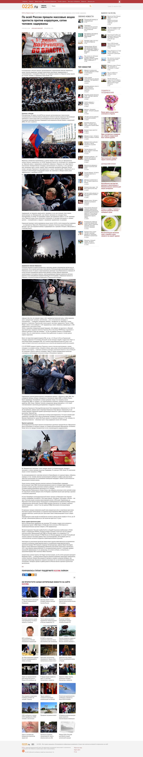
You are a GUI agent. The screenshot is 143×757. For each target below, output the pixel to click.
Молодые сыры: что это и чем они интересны (91, 41)
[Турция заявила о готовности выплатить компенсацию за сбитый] (48, 688)
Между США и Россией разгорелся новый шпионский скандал (65, 736)
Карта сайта (77, 750)
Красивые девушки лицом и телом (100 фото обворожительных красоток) (91, 88)
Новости (31, 1)
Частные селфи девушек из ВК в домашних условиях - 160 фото (91, 195)
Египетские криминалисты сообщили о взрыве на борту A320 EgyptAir (66, 697)
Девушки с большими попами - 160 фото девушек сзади (91, 111)
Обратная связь (78, 748)
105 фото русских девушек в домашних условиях (91, 117)
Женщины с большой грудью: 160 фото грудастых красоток (89, 242)
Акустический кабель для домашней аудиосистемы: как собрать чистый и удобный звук (114, 37)
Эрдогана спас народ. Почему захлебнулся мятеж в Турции (67, 659)
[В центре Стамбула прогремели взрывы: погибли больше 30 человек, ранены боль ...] (67, 611)
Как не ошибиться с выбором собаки (112, 73)
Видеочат (83, 1)
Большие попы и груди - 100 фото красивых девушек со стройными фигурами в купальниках (90, 233)
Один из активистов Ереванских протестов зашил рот (28, 736)
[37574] (111, 199)
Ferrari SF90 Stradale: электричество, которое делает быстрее (113, 45)
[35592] (111, 103)
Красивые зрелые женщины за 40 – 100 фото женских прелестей (91, 96)
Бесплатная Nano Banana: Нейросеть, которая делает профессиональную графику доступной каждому (114, 20)
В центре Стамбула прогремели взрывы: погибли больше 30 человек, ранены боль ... (66, 621)
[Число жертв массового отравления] (48, 611)
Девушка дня (91, 1)
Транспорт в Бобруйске (74, 1)
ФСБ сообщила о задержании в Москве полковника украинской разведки (29, 640)
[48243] (111, 125)
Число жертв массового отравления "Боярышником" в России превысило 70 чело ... (48, 621)
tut (22, 566)
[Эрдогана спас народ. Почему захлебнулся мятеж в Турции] (67, 650)
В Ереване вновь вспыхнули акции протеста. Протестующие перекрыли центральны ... (67, 718)
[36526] (111, 223)
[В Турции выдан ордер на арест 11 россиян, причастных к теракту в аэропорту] (48, 669)
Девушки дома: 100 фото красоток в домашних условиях (90, 202)
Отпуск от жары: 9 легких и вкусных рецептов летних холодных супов (110, 210)
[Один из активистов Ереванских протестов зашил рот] (30, 727)
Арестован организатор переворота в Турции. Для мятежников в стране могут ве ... (48, 660)
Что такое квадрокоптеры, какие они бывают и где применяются (114, 29)
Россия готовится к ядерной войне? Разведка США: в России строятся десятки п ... (67, 639)
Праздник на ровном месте (48, 715)
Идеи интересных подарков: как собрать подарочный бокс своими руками (110, 136)
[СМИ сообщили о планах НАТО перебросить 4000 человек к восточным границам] (30, 707)
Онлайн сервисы (62, 1)
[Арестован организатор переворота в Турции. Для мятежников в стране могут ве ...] (48, 650)
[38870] (111, 174)
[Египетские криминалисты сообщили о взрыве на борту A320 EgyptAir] (67, 688)
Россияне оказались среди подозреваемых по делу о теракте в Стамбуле (29, 620)
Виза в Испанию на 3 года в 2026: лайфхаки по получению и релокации (114, 52)
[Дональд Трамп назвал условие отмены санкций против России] (48, 592)
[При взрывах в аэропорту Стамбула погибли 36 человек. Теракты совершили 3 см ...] (30, 688)
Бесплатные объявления (50, 1)
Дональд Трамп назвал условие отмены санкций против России (47, 601)
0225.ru (23, 747)
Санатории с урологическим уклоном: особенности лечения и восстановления (91, 27)
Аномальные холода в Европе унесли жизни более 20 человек (67, 601)
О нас (75, 752)
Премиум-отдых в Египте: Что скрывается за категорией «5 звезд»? (114, 67)
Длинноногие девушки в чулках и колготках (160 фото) (90, 167)
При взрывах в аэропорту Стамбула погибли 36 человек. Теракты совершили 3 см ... (29, 698)
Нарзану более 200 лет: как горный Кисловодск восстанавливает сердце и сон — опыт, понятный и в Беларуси (91, 49)
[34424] (111, 148)
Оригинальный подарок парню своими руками (109, 159)
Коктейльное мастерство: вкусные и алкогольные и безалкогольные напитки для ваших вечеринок (111, 186)
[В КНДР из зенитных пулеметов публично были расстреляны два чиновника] (48, 630)
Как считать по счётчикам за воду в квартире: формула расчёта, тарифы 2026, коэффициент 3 (91, 58)
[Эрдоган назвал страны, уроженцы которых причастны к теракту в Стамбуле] (67, 669)
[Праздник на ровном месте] (48, 707)
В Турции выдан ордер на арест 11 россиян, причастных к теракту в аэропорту (47, 679)
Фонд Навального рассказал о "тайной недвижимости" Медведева (30, 601)
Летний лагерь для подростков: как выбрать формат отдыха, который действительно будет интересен (113, 81)
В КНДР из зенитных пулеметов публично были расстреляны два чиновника (48, 639)
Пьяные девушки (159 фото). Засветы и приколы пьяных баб (91, 151)
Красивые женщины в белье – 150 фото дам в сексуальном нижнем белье (91, 124)
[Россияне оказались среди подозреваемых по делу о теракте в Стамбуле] (30, 611)
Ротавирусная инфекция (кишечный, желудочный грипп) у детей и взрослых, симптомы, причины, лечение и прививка (91, 224)
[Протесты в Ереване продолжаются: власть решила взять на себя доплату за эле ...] (48, 727)
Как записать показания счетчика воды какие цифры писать (113, 59)
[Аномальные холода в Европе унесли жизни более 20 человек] (67, 592)
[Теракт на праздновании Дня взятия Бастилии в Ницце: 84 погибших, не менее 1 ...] (30, 669)
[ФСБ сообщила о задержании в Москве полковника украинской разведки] (30, 630)
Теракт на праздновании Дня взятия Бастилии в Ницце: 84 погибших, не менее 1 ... (29, 679)
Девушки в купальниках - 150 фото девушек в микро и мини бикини (91, 72)
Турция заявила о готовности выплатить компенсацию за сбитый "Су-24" (47, 698)
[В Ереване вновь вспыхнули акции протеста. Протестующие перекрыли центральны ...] (67, 707)
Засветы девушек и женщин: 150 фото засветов (89, 103)
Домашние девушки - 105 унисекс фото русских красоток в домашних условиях (90, 158)
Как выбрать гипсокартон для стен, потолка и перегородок (91, 35)
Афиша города (38, 1)
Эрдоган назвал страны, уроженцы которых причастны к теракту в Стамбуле (66, 679)
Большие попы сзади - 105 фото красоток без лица (91, 188)
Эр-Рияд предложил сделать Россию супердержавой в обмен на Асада (30, 659)
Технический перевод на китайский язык (91, 20)
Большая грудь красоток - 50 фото (91, 130)
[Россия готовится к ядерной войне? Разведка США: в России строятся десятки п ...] (67, 630)
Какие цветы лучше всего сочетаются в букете (109, 113)
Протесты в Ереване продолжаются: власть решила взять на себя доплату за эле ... (46, 737)
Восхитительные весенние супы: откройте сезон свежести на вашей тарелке (110, 234)
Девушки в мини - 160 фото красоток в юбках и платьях (91, 136)
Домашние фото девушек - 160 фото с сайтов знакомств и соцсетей (91, 143)
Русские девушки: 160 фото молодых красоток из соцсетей (91, 174)
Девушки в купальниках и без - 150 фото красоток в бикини (91, 181)
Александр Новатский (37, 28)
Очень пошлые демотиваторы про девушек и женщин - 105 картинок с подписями (91, 79)
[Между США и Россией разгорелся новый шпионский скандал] (67, 727)
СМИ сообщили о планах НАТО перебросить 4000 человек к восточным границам (29, 718)
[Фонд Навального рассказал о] (30, 592)
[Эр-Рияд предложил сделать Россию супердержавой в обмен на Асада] (30, 650)
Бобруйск (25, 1)
